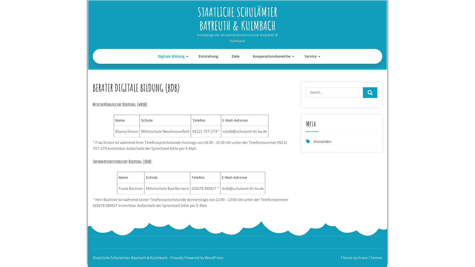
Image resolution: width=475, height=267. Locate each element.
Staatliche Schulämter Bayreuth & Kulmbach (237, 18)
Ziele (235, 56)
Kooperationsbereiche (271, 56)
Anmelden (322, 141)
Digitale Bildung (171, 56)
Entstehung (208, 56)
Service (311, 56)
